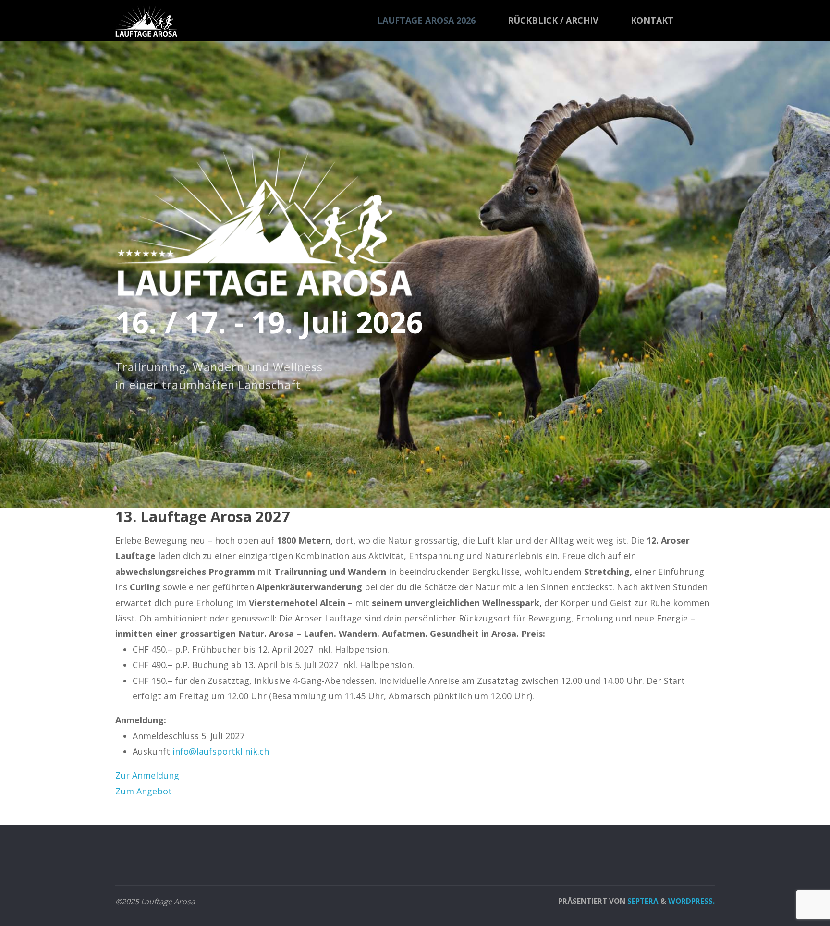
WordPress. (691, 901)
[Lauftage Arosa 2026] (146, 20)
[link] (703, 21)
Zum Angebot (143, 791)
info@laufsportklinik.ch (220, 751)
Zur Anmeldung (147, 775)
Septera (642, 901)
